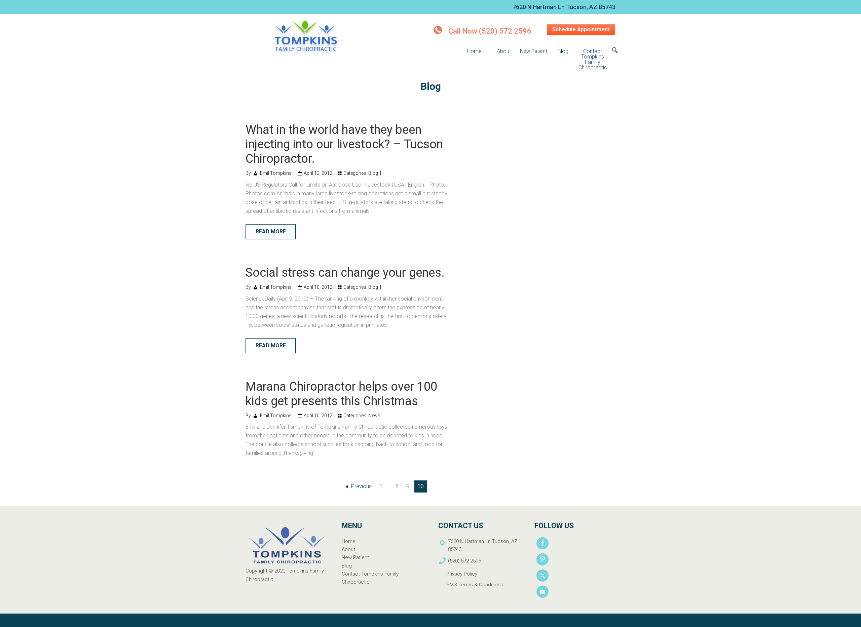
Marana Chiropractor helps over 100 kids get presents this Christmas (341, 394)
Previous (361, 486)
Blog (373, 173)
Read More (271, 231)
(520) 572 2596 (464, 561)
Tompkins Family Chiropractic (306, 37)
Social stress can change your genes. (345, 273)
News (374, 415)
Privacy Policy (461, 574)
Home (348, 541)
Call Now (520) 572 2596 (489, 31)
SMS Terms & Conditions (474, 585)
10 (421, 486)
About (348, 549)
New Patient (355, 557)
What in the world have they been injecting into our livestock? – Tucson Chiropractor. (344, 144)
